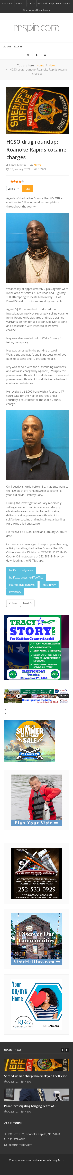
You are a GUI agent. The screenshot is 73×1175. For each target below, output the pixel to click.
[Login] (36, 55)
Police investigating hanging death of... (30, 1106)
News (37, 165)
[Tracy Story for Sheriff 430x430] (36, 647)
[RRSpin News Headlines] (36, 27)
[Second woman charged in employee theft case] (36, 1065)
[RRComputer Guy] (36, 873)
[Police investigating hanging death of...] (36, 1095)
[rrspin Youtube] (33, 1169)
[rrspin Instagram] (39, 1169)
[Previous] (62, 1050)
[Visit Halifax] (36, 691)
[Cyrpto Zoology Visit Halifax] (36, 696)
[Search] (28, 55)
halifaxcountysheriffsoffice (26, 577)
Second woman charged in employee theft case (35, 1076)
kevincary (15, 592)
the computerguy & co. (49, 1160)
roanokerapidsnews (22, 585)
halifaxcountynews (21, 570)
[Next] (67, 1050)
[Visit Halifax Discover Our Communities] (36, 939)
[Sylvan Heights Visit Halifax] (36, 700)
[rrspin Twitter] (45, 1169)
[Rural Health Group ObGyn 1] (36, 1004)
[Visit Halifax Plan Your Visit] (36, 800)
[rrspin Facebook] (27, 1169)
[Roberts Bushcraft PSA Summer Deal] (29, 741)
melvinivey (49, 585)
